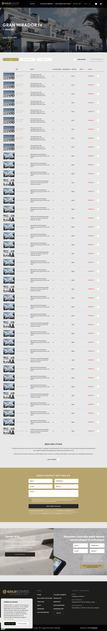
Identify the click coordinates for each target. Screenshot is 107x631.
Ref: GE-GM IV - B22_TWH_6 (20, 120)
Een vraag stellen (53, 506)
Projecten (77, 4)
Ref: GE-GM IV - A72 (22, 218)
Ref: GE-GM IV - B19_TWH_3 (20, 93)
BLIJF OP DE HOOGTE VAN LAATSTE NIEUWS (92, 566)
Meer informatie (8, 619)
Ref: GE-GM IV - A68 (22, 182)
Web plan (57, 628)
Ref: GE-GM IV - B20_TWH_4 (20, 102)
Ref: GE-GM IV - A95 (22, 422)
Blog (39, 605)
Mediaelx (94, 628)
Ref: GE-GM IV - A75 (22, 244)
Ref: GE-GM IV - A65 (22, 156)
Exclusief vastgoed (62, 4)
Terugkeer (81, 59)
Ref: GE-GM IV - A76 (22, 253)
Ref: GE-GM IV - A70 (22, 200)
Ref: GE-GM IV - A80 (22, 289)
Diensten (57, 602)
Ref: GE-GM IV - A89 (22, 368)
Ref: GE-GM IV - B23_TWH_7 (20, 129)
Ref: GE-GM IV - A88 (22, 360)
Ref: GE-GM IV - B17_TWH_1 (20, 76)
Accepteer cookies (10, 623)
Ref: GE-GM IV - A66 (22, 164)
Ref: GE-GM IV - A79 (22, 280)
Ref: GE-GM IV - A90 (22, 377)
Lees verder (51, 459)
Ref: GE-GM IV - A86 (22, 342)
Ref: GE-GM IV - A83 (22, 315)
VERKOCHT (44, 59)
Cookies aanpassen (22, 623)
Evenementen (58, 609)
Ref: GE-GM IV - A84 (22, 324)
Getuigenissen (59, 605)
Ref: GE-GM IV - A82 (22, 306)
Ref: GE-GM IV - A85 (22, 333)
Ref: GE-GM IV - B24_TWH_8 (20, 138)
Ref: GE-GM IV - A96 (22, 431)
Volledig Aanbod (46, 4)
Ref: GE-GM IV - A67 (22, 173)
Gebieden (40, 609)
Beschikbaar (27, 59)
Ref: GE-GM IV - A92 (22, 395)
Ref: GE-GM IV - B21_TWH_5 (20, 111)
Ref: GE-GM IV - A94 (22, 413)
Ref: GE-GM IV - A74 (22, 235)
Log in (32, 4)
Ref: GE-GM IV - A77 (22, 262)
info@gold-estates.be (78, 596)
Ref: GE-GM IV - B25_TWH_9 (20, 147)
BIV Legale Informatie (46, 628)
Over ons (40, 602)
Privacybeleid (48, 500)
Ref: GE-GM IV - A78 (22, 271)
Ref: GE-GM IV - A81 (21, 297)
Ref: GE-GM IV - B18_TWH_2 (20, 85)
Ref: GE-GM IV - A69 (22, 191)
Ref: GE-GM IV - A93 (22, 404)
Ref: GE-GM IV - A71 (21, 209)
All (11, 59)
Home (39, 594)
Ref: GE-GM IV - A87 (22, 351)
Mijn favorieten (43, 612)
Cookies (35, 628)
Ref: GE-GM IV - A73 (22, 227)
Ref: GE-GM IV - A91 (21, 386)
